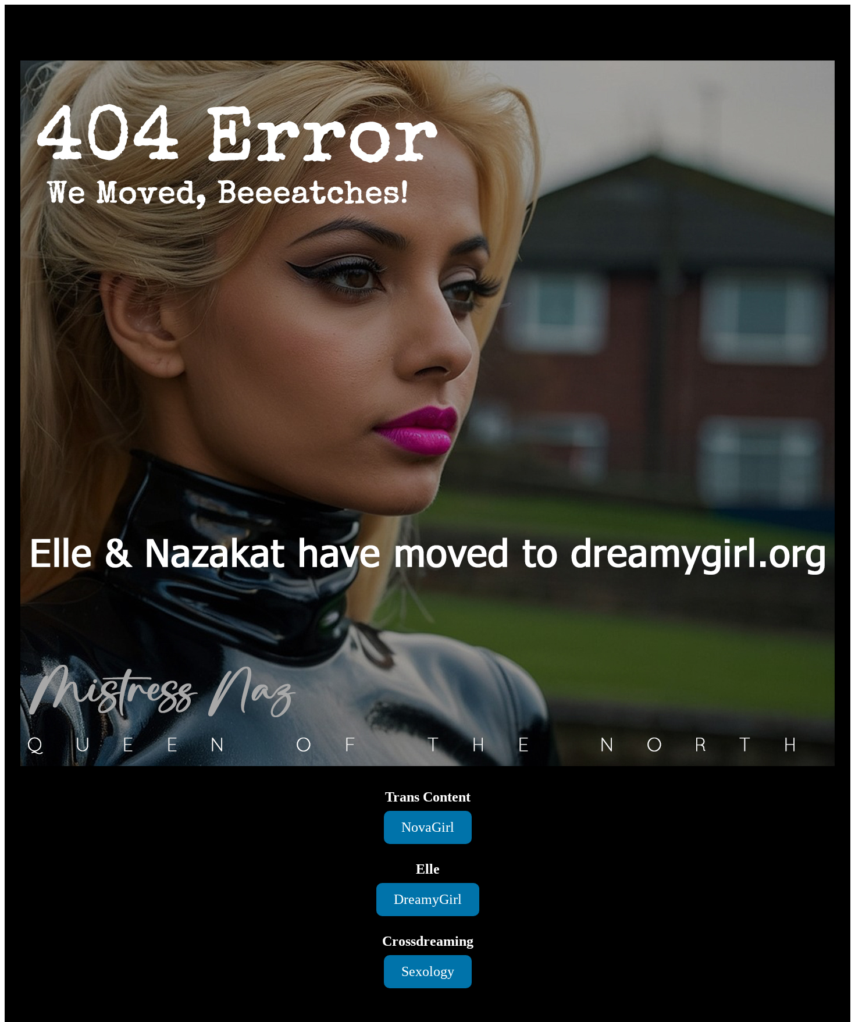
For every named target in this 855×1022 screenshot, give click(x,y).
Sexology (427, 971)
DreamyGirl (428, 899)
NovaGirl (427, 827)
